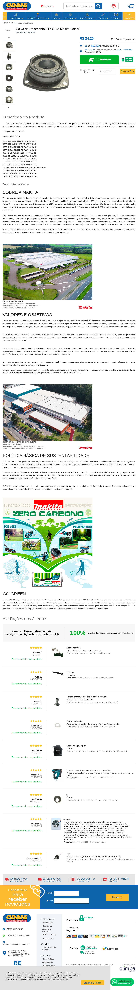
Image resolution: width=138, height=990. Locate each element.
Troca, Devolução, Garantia (49, 949)
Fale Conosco (48, 938)
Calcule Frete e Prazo (87, 71)
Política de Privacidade (57, 979)
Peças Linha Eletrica (25, 23)
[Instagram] (19, 963)
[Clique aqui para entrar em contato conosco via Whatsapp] (122, 982)
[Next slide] (9, 107)
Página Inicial (8, 23)
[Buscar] (98, 6)
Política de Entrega (50, 935)
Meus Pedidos (48, 959)
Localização (47, 926)
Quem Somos (48, 923)
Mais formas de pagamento (123, 39)
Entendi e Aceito (92, 982)
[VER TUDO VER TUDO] (4, 16)
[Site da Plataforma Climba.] (127, 968)
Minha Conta (48, 962)
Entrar (47, 6)
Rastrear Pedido (49, 966)
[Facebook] (15, 963)
